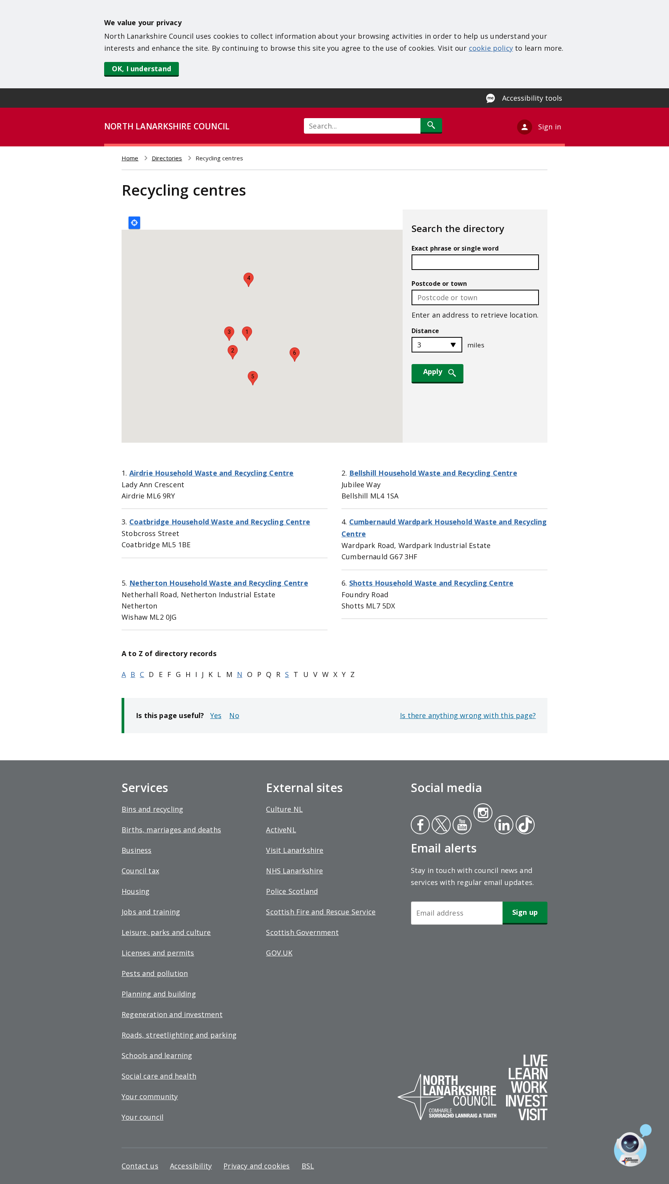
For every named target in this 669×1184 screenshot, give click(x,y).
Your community (150, 1096)
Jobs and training (151, 911)
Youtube (461, 825)
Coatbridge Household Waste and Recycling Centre (219, 521)
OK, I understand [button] (141, 68)
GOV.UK (279, 952)
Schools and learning (157, 1055)
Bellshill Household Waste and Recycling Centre (433, 473)
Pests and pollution (155, 973)
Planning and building (159, 993)
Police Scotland (292, 891)
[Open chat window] (633, 1145)
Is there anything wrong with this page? (468, 715)
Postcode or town (439, 283)
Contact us (140, 1165)
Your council (142, 1117)
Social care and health (159, 1076)
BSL (308, 1165)
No (234, 715)
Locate (134, 223)
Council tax (140, 870)
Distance (425, 331)
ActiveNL (281, 829)
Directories (167, 158)
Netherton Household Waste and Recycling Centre (218, 583)
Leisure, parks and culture (166, 932)
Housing (135, 891)
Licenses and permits (158, 952)
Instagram (482, 813)
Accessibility (191, 1165)
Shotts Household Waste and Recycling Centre (431, 583)
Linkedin (502, 825)
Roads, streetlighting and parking (179, 1035)
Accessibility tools (532, 98)
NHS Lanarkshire (294, 870)
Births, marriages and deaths (171, 829)
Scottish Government (302, 932)
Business (136, 850)
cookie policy (491, 48)
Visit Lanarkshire (294, 850)
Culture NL (284, 809)
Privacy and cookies (256, 1165)
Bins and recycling (152, 809)
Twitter (440, 825)
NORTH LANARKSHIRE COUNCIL (167, 126)
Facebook (420, 825)
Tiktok (523, 825)
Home (130, 158)
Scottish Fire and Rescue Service (321, 911)
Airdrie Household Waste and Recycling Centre (211, 473)
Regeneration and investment (172, 1014)
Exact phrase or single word (455, 248)
